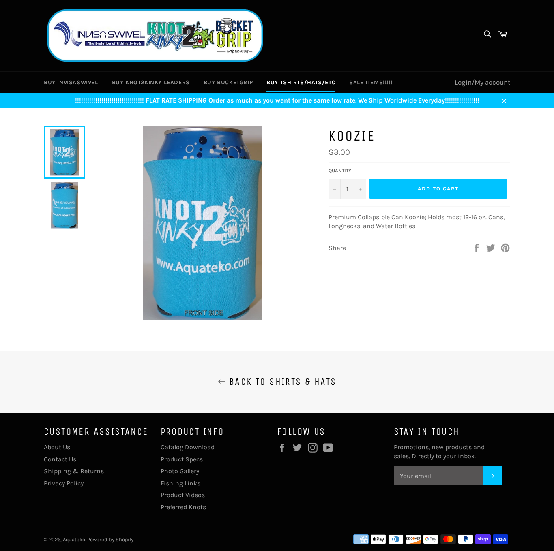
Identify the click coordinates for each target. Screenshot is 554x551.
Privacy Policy (64, 483)
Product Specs (182, 459)
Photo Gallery (180, 471)
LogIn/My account (482, 82)
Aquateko (74, 539)
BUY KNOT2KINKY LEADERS (151, 82)
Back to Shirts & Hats (281, 381)
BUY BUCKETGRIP (228, 82)
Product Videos (183, 495)
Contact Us (60, 459)
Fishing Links (180, 483)
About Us (57, 447)
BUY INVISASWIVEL (71, 82)
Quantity (340, 170)
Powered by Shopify (110, 539)
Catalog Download (188, 447)
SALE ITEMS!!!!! (370, 82)
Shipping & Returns (74, 471)
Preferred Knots (183, 507)
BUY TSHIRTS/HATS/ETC (300, 82)
